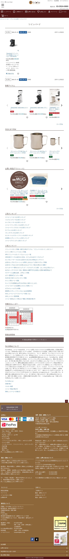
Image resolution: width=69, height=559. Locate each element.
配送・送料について (41, 493)
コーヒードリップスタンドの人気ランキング (17, 227)
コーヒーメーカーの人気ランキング (15, 217)
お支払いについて (40, 495)
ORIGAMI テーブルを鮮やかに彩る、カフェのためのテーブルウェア (24, 257)
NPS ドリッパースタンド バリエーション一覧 (18, 254)
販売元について (5, 503)
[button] (7, 105)
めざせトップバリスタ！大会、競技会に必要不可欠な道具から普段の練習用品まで (28, 270)
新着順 (29, 32)
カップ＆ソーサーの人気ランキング (15, 222)
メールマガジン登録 (6, 495)
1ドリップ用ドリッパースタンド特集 (15, 252)
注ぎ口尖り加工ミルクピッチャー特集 (16, 278)
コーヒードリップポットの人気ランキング (17, 225)
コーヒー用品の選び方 (11, 389)
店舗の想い (8, 383)
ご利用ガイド (19, 11)
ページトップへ (66, 401)
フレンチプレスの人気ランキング (14, 233)
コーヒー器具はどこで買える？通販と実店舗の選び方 (20, 299)
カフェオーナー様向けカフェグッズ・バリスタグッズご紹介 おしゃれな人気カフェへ (29, 267)
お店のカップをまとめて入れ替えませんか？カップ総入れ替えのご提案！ (26, 265)
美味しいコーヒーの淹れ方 (12, 391)
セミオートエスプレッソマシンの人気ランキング (19, 235)
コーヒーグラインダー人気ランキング (16, 240)
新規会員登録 (4, 490)
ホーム (2, 19)
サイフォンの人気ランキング (13, 230)
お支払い (3, 415)
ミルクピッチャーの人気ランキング (15, 219)
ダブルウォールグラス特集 (12, 288)
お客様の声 (4, 497)
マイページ (54, 11)
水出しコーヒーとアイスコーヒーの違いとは (17, 293)
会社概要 (3, 544)
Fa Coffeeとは (9, 381)
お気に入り (43, 11)
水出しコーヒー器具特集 (12, 296)
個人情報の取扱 (5, 555)
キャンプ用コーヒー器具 (12, 280)
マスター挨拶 (9, 386)
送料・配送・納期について (43, 415)
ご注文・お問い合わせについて (44, 457)
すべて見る (60, 124)
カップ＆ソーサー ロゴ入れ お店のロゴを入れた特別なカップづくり (24, 259)
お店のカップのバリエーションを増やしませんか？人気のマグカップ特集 (26, 262)
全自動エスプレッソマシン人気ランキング (17, 238)
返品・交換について (6, 457)
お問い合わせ (31, 11)
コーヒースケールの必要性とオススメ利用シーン (19, 286)
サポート (38, 487)
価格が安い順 (15, 32)
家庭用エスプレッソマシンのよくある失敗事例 (18, 291)
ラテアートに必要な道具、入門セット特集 (17, 272)
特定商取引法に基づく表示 (8, 551)
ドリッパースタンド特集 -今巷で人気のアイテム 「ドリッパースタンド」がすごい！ (29, 249)
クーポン (64, 11)
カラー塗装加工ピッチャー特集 (14, 275)
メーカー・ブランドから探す (12, 19)
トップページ (7, 11)
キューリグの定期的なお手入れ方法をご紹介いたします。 (21, 283)
